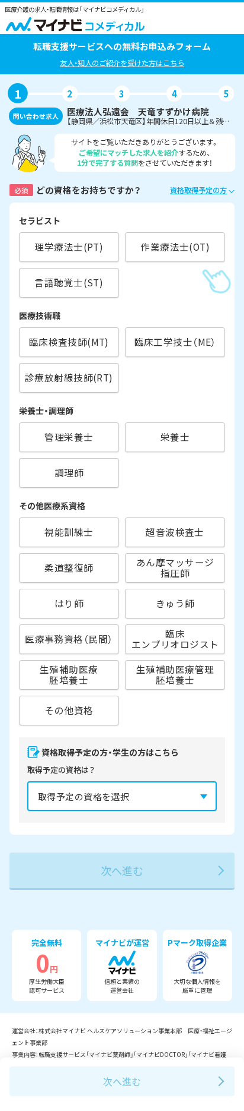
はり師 (69, 603)
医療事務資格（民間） (69, 639)
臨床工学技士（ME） (175, 342)
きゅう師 (175, 603)
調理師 (69, 472)
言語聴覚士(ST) (68, 282)
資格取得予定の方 (198, 190)
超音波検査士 (175, 532)
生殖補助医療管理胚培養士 (175, 674)
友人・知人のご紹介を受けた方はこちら (122, 63)
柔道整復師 (68, 568)
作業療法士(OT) (175, 247)
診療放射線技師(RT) (69, 377)
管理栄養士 (68, 437)
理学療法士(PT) (68, 247)
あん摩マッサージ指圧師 (175, 568)
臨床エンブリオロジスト (175, 639)
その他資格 (68, 710)
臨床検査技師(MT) (69, 342)
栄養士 (175, 437)
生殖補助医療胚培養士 (69, 674)
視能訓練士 (68, 532)
